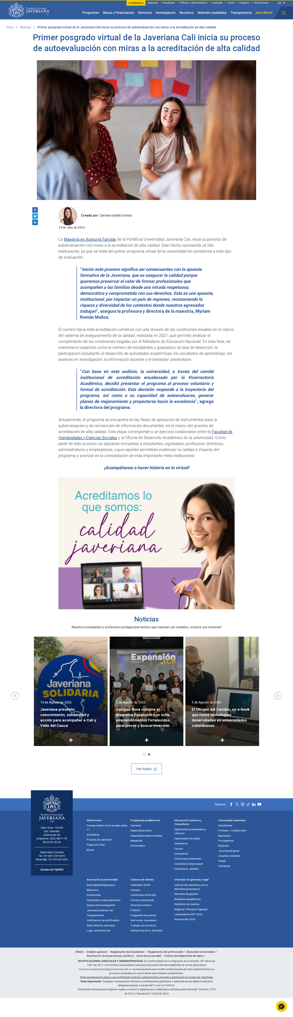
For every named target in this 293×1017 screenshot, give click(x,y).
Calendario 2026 (140, 884)
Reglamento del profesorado (165, 951)
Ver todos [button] (144, 769)
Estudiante (169, 2)
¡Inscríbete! (264, 13)
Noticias (25, 27)
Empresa (244, 2)
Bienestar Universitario (201, 951)
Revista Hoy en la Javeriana (147, 930)
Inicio (10, 27)
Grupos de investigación (101, 905)
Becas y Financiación (118, 13)
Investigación (166, 13)
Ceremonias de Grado (143, 894)
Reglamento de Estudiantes (127, 951)
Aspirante (152, 2)
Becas (90, 849)
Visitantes (224, 866)
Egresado (217, 2)
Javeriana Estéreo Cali (100, 910)
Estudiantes (225, 825)
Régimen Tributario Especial (190, 909)
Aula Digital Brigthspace (101, 884)
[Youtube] (259, 804)
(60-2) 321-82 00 (52, 842)
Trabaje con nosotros (143, 925)
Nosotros (187, 13)
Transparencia (241, 13)
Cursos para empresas (187, 858)
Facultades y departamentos (103, 900)
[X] (35, 216)
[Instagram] (242, 804)
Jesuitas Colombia (229, 855)
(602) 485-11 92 (58, 838)
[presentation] (15, 696)
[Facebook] (35, 210)
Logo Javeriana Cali (98, 930)
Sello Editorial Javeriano (101, 925)
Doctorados (138, 845)
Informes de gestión (186, 893)
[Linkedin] (35, 222)
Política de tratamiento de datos (184, 955)
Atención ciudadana (212, 13)
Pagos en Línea (96, 844)
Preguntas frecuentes (143, 915)
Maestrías (136, 840)
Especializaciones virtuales (146, 835)
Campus (135, 889)
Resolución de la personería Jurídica (110, 955)
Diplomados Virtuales (187, 838)
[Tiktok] (248, 804)
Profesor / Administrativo (193, 2)
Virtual (231, 2)
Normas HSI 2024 (184, 919)
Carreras (136, 825)
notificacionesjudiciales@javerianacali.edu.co (105, 969)
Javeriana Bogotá (228, 850)
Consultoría (181, 853)
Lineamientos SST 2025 (188, 914)
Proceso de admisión (99, 839)
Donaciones (94, 894)
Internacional (261, 2)
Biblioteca (92, 889)
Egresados (224, 835)
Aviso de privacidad (148, 955)
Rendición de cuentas (187, 904)
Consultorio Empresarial (188, 863)
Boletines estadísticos (187, 899)
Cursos (178, 848)
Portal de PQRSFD (164, 985)
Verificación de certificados (103, 920)
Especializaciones (141, 830)
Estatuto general (97, 951)
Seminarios (181, 843)
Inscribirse (93, 834)
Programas (91, 13)
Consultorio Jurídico (186, 868)
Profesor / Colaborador (232, 830)
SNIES (79, 951)
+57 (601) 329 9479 (54, 856)
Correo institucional (142, 900)
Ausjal (221, 860)
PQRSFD (136, 910)
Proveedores (226, 840)
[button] (284, 13)
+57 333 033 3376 (58, 859)
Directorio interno (141, 905)
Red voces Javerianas (143, 920)
